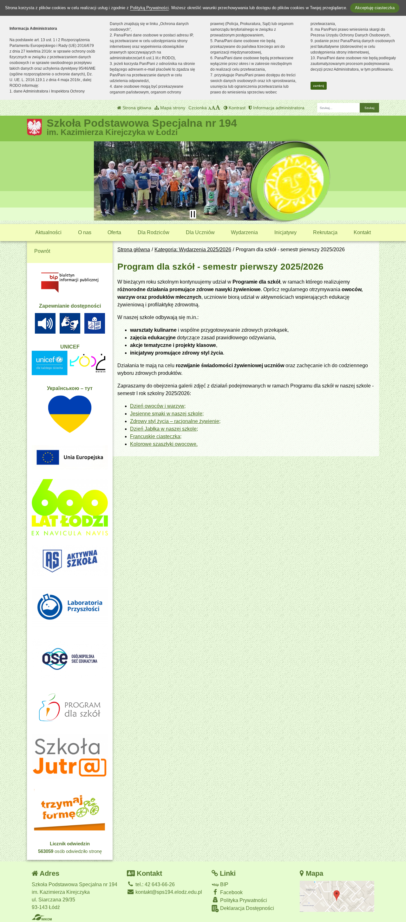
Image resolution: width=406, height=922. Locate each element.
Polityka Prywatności (243, 900)
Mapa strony (172, 107)
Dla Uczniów (200, 232)
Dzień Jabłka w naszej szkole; (164, 429)
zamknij (318, 85)
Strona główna (136, 107)
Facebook (231, 892)
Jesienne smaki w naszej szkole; (167, 413)
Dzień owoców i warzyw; (158, 406)
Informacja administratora (278, 107)
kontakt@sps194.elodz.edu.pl (168, 892)
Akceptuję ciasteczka (375, 7)
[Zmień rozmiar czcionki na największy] (217, 107)
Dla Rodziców (153, 232)
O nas (84, 232)
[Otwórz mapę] (337, 896)
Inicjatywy (285, 232)
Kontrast (236, 107)
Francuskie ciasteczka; (155, 436)
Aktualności (48, 232)
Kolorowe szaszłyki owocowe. (164, 444)
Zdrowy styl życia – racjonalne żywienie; (175, 421)
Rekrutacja (325, 232)
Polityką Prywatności (149, 7)
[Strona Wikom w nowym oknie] (42, 917)
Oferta (114, 232)
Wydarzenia (244, 232)
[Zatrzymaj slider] (193, 214)
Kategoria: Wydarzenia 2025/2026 (192, 249)
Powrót (42, 251)
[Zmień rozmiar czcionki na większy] (213, 107)
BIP (223, 884)
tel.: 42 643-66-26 (154, 884)
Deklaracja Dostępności (246, 908)
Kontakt (362, 232)
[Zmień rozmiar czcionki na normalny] (209, 107)
